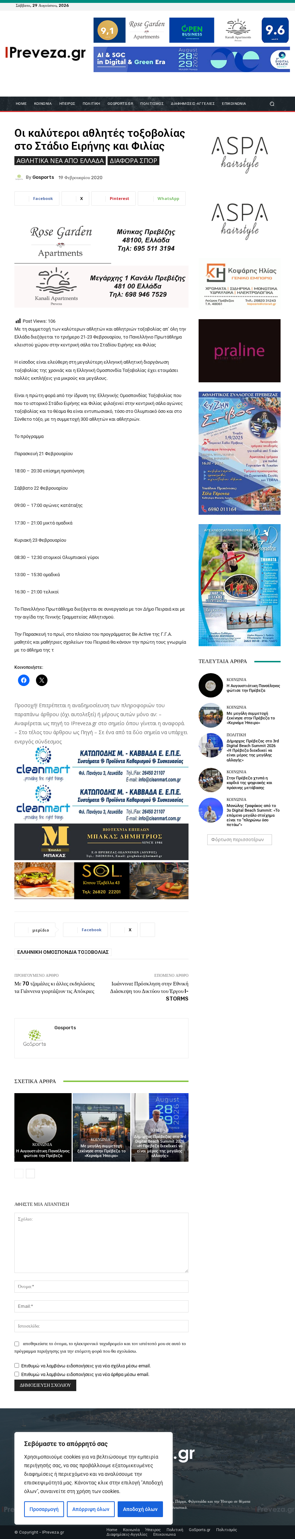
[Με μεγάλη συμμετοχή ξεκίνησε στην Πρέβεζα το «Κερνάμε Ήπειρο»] (101, 1127)
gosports (43, 177)
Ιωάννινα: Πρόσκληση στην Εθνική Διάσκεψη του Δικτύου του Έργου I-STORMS (149, 991)
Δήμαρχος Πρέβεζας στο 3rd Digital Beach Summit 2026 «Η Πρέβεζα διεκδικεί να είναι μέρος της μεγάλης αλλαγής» (160, 1146)
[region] (93, 1478)
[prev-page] (18, 1173)
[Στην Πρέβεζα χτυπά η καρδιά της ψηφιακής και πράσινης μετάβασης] (211, 780)
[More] (147, 930)
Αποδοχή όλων (140, 1509)
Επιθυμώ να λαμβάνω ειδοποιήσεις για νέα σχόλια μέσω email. (86, 1365)
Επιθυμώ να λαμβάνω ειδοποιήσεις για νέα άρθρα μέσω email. (85, 1374)
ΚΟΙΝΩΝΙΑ (42, 1145)
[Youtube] (275, 5)
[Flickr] (249, 5)
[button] (272, 104)
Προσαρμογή (44, 1509)
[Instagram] (257, 5)
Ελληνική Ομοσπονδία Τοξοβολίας (63, 952)
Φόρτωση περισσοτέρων (237, 839)
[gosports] (20, 177)
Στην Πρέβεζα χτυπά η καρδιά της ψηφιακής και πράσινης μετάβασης (249, 783)
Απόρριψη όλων (90, 1509)
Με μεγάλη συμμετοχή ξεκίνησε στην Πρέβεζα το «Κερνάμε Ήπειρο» (101, 1151)
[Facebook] (240, 5)
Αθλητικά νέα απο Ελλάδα (60, 160)
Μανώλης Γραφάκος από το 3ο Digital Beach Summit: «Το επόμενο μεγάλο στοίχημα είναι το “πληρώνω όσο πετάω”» (253, 815)
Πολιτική (159, 1130)
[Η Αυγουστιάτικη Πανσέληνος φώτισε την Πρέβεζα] (43, 1127)
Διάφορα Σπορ (133, 160)
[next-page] (30, 1173)
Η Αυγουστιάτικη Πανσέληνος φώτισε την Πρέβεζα (43, 1153)
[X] (266, 5)
